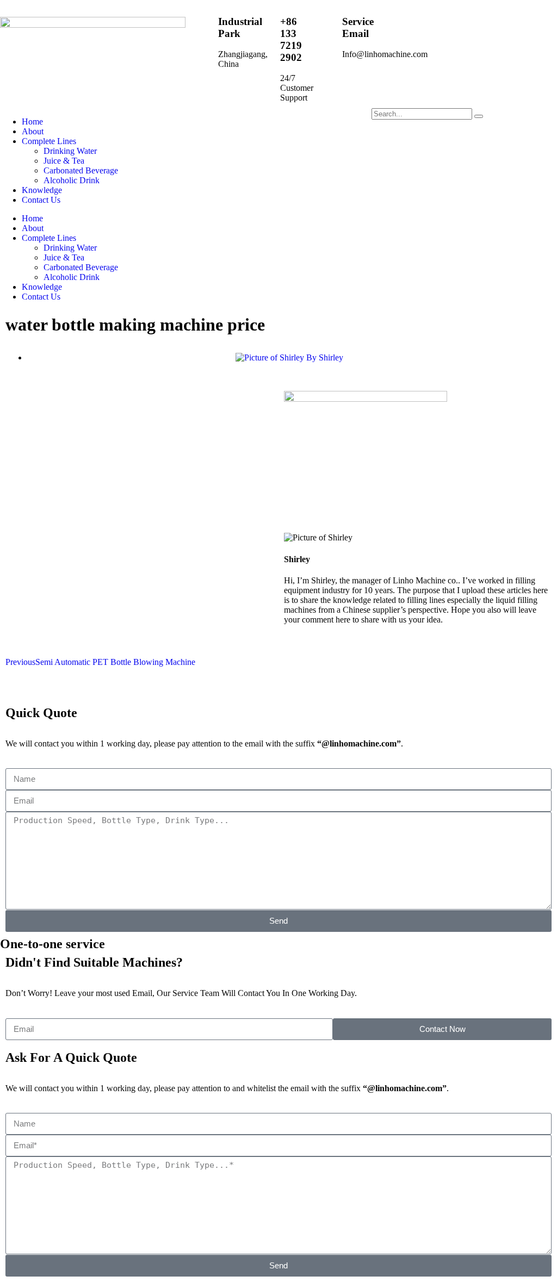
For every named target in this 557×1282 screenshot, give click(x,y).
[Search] (478, 116)
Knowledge (42, 190)
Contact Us (41, 199)
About (33, 131)
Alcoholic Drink (72, 180)
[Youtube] (228, 121)
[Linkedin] (257, 121)
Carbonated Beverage (81, 170)
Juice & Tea (64, 160)
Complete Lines (49, 141)
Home (32, 121)
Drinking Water (70, 150)
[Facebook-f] (199, 121)
